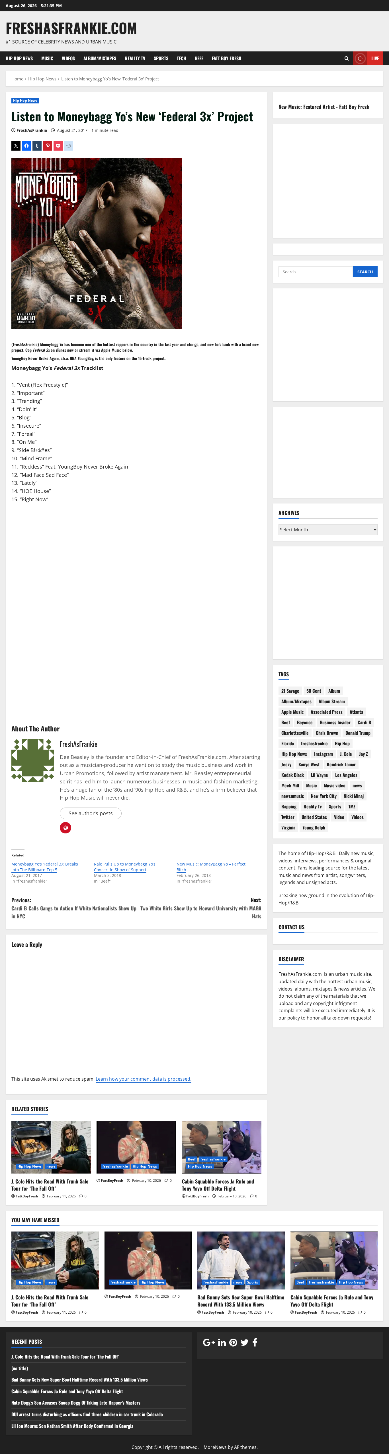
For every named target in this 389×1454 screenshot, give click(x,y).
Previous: (73, 908)
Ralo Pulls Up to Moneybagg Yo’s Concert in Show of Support (124, 866)
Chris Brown (327, 732)
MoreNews (215, 1447)
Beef (199, 58)
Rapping (288, 806)
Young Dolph (313, 827)
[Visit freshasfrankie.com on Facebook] (254, 1343)
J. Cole (346, 753)
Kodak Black (292, 774)
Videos (68, 58)
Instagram (323, 753)
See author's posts (91, 813)
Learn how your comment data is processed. (143, 1079)
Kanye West (309, 764)
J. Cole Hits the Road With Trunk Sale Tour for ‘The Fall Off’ (49, 1185)
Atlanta (356, 711)
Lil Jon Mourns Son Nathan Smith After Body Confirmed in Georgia (72, 1425)
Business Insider (335, 722)
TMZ (351, 806)
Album (334, 690)
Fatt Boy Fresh (226, 58)
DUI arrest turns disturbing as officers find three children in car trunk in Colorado (87, 1414)
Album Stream (332, 701)
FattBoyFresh (27, 1196)
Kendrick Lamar (341, 764)
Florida (287, 743)
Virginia (288, 827)
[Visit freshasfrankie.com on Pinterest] (233, 1343)
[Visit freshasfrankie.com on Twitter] (244, 1343)
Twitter (287, 817)
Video (339, 817)
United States (314, 817)
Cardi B (364, 722)
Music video (334, 785)
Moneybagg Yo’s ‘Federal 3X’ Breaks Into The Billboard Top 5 (44, 866)
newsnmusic (292, 795)
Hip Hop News (19, 58)
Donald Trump (357, 732)
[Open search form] (347, 58)
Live (375, 58)
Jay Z (363, 753)
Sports (161, 58)
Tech (181, 58)
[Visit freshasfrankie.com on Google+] (209, 1343)
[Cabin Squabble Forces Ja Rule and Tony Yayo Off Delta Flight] (221, 1147)
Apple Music (292, 711)
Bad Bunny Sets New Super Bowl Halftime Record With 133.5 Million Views (240, 1300)
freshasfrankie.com (71, 27)
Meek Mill (290, 785)
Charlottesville (295, 732)
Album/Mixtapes (99, 58)
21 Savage (290, 690)
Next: (200, 908)
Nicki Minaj (354, 795)
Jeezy (286, 764)
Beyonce (305, 722)
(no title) (19, 1368)
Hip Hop (342, 743)
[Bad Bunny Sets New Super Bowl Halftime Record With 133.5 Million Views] (241, 1260)
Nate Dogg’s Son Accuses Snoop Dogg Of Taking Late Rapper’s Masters (76, 1402)
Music (47, 58)
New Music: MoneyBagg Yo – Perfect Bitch (211, 866)
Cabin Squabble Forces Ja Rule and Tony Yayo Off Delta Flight (218, 1185)
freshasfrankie (115, 1166)
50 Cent (313, 690)
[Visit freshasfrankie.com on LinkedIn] (222, 1343)
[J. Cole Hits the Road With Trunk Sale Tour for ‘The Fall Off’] (51, 1147)
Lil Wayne (319, 774)
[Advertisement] (328, 348)
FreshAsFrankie (32, 130)
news (50, 1166)
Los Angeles (346, 774)
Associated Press (327, 711)
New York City (324, 795)
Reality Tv (135, 58)
